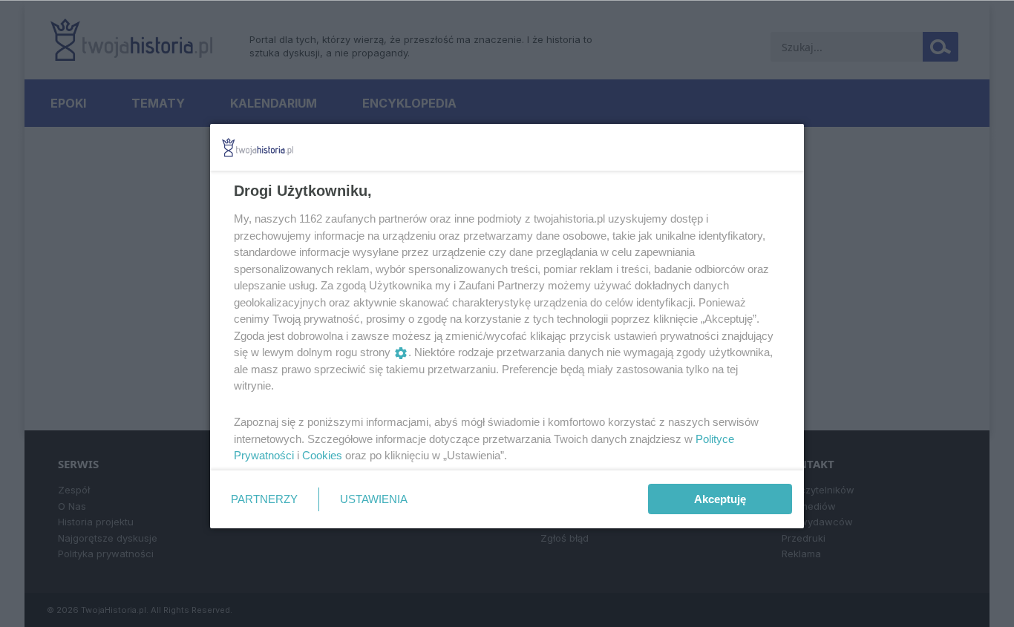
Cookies (322, 455)
